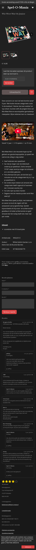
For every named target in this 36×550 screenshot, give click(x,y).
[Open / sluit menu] (3, 7)
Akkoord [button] (28, 547)
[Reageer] (32, 322)
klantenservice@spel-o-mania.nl (10, 504)
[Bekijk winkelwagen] (33, 7)
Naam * (4, 280)
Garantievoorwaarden (7, 533)
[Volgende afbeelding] (31, 34)
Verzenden (9, 83)
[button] (5, 55)
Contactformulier (6, 510)
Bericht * (4, 297)
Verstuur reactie (9, 312)
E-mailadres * (5, 289)
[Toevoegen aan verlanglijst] (31, 92)
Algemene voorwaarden (8, 530)
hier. (6, 265)
